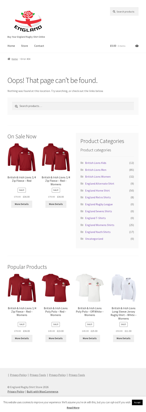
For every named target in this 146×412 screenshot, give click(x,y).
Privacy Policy (18, 375)
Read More (73, 407)
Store (24, 45)
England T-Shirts (95, 218)
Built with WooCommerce (42, 391)
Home (11, 45)
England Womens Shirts (99, 225)
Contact (39, 45)
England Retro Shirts (98, 197)
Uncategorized (94, 238)
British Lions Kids (95, 163)
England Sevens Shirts (98, 211)
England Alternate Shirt (99, 183)
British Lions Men (95, 170)
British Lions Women (98, 176)
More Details (22, 204)
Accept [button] (137, 402)
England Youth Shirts (98, 232)
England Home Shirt (97, 190)
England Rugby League (99, 204)
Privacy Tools (38, 375)
